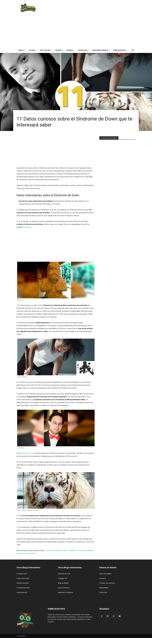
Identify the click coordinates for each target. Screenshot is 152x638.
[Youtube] (119, 616)
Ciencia (21, 50)
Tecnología (82, 50)
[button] (132, 50)
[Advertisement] (94, 8)
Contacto (102, 578)
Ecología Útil (62, 578)
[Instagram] (107, 616)
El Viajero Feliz (22, 574)
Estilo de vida (45, 50)
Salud (34, 113)
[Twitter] (113, 616)
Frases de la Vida (23, 578)
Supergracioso (22, 592)
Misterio (70, 50)
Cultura (32, 50)
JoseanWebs (103, 588)
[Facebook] (101, 616)
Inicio (18, 113)
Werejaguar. (27, 227)
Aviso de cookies (105, 574)
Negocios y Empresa (65, 592)
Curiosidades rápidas (100, 50)
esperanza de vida (28, 453)
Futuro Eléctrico (64, 588)
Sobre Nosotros (119, 50)
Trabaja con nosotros (107, 583)
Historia (58, 50)
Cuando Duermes (23, 588)
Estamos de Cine (64, 574)
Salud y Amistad (23, 583)
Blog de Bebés (63, 583)
